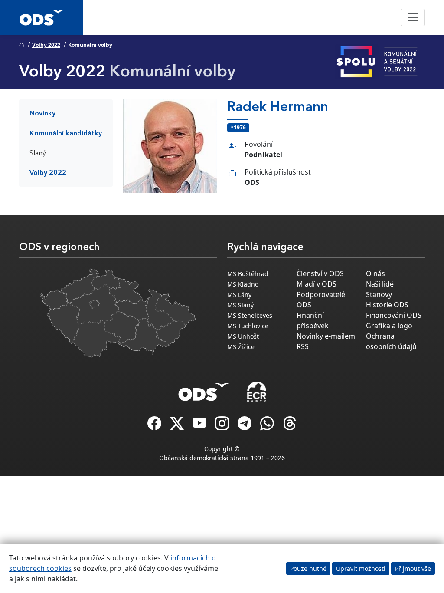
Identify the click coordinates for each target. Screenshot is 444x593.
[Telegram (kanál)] (245, 426)
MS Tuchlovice (247, 326)
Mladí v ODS (316, 284)
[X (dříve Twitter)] (178, 426)
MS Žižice (241, 347)
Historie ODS (387, 305)
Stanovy (379, 294)
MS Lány (239, 294)
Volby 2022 (46, 45)
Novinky (42, 113)
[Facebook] (155, 426)
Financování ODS (393, 315)
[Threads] (290, 426)
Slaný (37, 153)
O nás (375, 273)
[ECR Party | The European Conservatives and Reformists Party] (256, 392)
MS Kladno (242, 284)
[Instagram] (223, 426)
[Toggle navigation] (413, 17)
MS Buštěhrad (247, 274)
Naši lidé (380, 284)
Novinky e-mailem (326, 336)
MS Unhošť (243, 336)
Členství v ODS (320, 273)
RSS (303, 346)
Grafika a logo (389, 325)
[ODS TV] (200, 426)
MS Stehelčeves (249, 315)
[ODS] (204, 389)
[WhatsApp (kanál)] (268, 426)
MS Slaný (240, 305)
